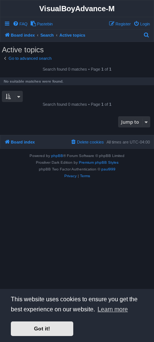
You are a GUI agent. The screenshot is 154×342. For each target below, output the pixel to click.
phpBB (57, 156)
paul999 (108, 169)
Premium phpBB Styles (98, 162)
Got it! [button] (42, 329)
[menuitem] (20, 23)
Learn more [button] (113, 309)
